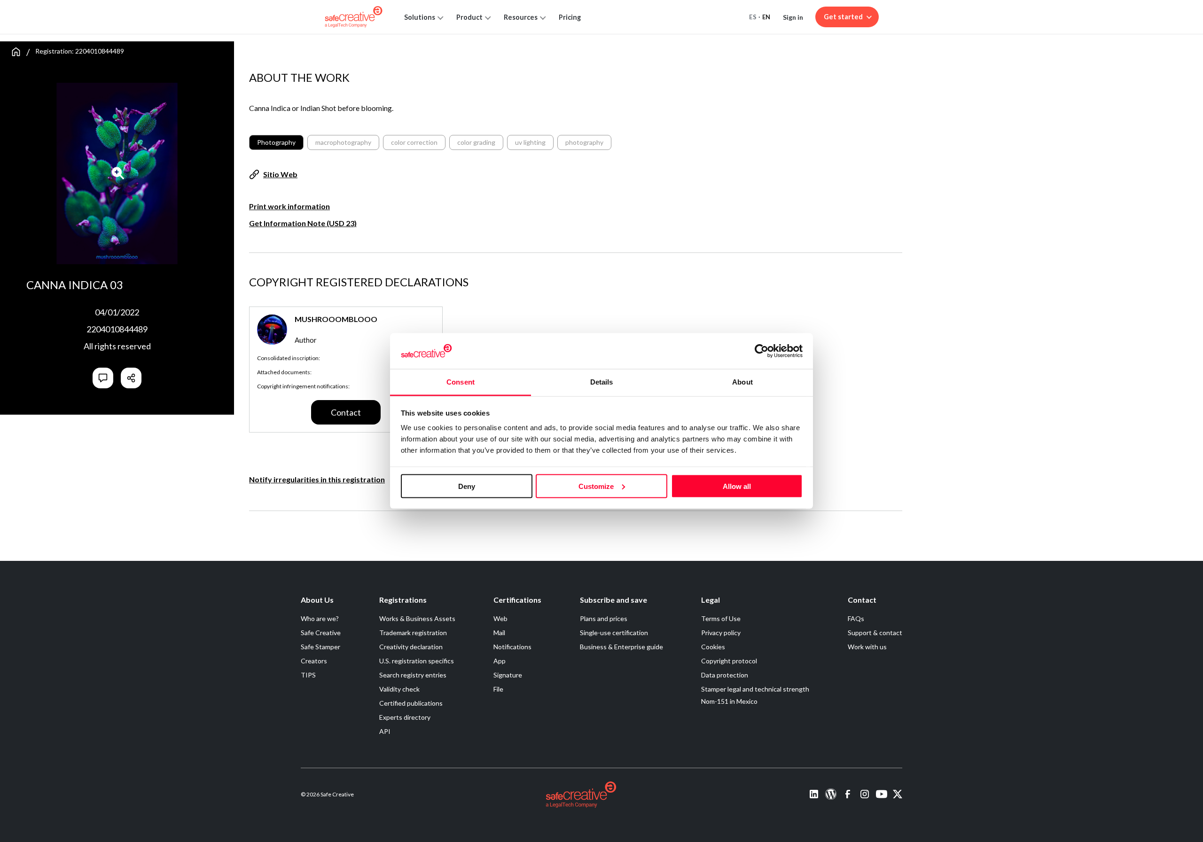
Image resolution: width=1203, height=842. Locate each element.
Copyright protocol (729, 661)
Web (500, 618)
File (498, 689)
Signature (507, 675)
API (385, 731)
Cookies (713, 647)
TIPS (308, 675)
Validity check (399, 689)
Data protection (724, 675)
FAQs (856, 618)
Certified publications (411, 703)
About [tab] (742, 382)
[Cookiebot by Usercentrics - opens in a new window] (761, 351)
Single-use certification (614, 633)
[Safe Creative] (353, 17)
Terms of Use (721, 618)
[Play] (118, 173)
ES (753, 17)
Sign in (793, 17)
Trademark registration (413, 633)
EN (766, 17)
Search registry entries (412, 675)
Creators (314, 661)
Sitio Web (280, 174)
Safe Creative (321, 633)
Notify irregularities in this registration (317, 479)
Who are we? (320, 618)
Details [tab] (601, 382)
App (499, 661)
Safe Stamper (320, 647)
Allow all (737, 486)
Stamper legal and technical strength (755, 689)
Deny (466, 486)
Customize (596, 486)
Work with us (867, 647)
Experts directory (404, 717)
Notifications (512, 647)
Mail (499, 633)
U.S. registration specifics (416, 661)
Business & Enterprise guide (621, 647)
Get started (843, 17)
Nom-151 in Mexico (729, 701)
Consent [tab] (460, 382)
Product (469, 17)
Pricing (570, 17)
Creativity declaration (411, 647)
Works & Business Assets (417, 618)
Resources (521, 17)
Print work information (289, 206)
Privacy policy (721, 633)
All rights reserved (117, 346)
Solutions (419, 17)
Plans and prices (603, 618)
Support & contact (875, 633)
